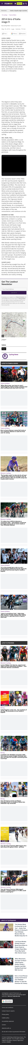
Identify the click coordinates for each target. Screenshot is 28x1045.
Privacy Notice (22, 298)
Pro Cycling (4, 15)
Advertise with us (6, 1028)
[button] (26, 3)
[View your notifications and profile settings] (15, 3)
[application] (14, 164)
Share (5, 33)
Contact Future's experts (8, 1011)
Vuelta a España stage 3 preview (18, 10)
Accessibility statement (8, 1021)
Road (3, 349)
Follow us (15, 33)
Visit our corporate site (14, 996)
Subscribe (19, 3)
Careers (4, 1024)
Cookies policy (5, 1018)
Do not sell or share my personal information (13, 1031)
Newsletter (23, 33)
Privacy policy (5, 1014)
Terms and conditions (7, 1007)
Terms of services (20, 297)
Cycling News (6, 25)
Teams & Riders (12, 15)
